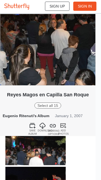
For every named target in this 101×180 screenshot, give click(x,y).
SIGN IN (85, 6)
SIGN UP (57, 6)
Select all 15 (47, 105)
